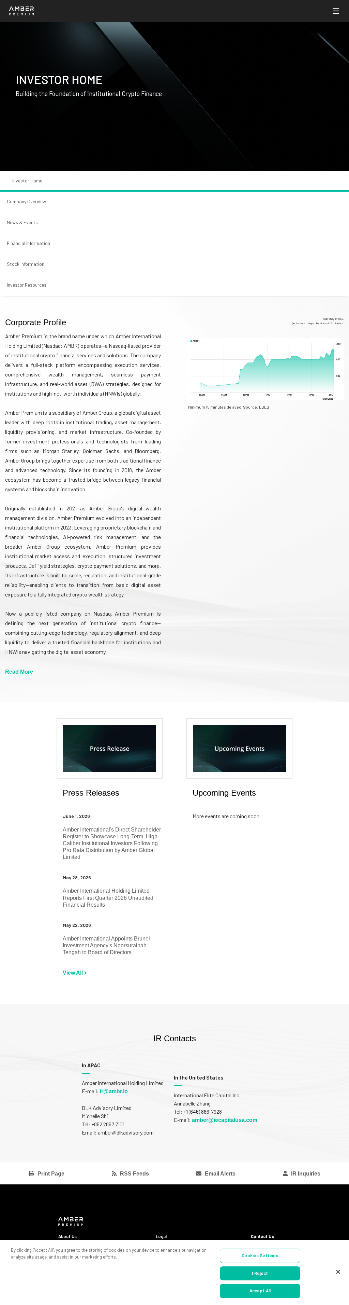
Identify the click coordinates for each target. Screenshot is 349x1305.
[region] (174, 1272)
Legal (161, 1236)
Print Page (50, 1174)
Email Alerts (220, 1174)
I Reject (260, 1273)
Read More (19, 672)
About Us (67, 1236)
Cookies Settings (260, 1255)
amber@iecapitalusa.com (224, 1120)
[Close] (338, 1271)
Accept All (260, 1290)
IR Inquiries (305, 1174)
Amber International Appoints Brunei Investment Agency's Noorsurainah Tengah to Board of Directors (106, 945)
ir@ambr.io (114, 1091)
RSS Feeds (134, 1174)
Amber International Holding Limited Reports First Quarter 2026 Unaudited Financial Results (108, 897)
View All (73, 973)
